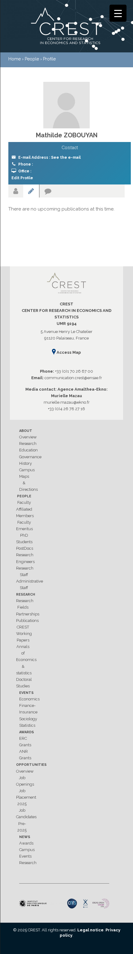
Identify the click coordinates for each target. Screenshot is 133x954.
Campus (27, 470)
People (24, 496)
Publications (27, 620)
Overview (28, 437)
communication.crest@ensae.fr (73, 377)
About (25, 431)
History (25, 463)
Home (14, 58)
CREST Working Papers (24, 633)
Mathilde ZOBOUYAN (66, 135)
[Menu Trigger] (118, 13)
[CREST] (66, 27)
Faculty (24, 502)
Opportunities (31, 765)
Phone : (25, 164)
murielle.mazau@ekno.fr (67, 402)
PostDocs (24, 548)
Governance (30, 457)
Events (26, 693)
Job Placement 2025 (26, 797)
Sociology (28, 719)
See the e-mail (66, 157)
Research (27, 443)
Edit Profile (22, 178)
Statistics (27, 725)
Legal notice (90, 930)
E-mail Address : (49, 157)
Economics (29, 699)
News (24, 837)
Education (28, 450)
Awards (26, 732)
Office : (24, 171)
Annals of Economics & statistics (26, 659)
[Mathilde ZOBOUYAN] (66, 105)
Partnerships (27, 614)
